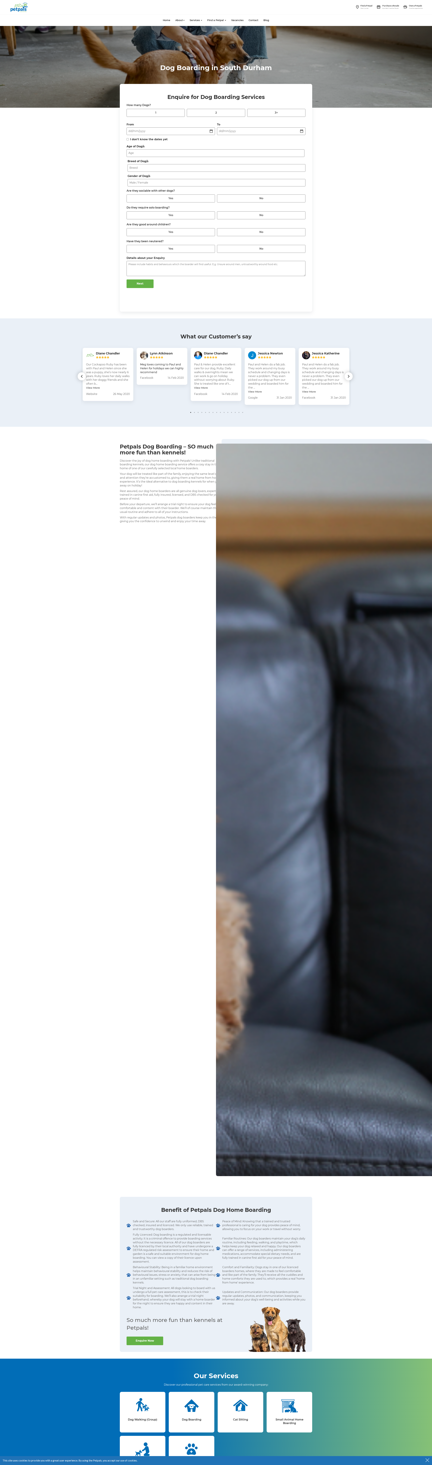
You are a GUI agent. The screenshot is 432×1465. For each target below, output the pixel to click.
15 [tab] (242, 412)
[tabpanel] (108, 374)
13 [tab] (235, 412)
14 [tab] (239, 412)
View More (93, 387)
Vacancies (237, 20)
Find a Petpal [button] (215, 20)
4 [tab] (202, 412)
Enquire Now (145, 1340)
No (261, 198)
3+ (276, 112)
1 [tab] (190, 412)
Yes (170, 198)
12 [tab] (231, 412)
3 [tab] (198, 412)
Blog (266, 20)
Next (140, 283)
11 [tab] (228, 412)
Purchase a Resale (390, 5)
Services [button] (195, 20)
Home (166, 20)
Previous (82, 376)
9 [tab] (220, 412)
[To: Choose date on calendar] (302, 131)
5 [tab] (205, 412)
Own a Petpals (415, 5)
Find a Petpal (366, 5)
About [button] (179, 20)
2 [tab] (194, 412)
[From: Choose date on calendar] (211, 131)
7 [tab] (213, 412)
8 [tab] (216, 412)
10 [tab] (224, 412)
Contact (253, 20)
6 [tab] (209, 412)
